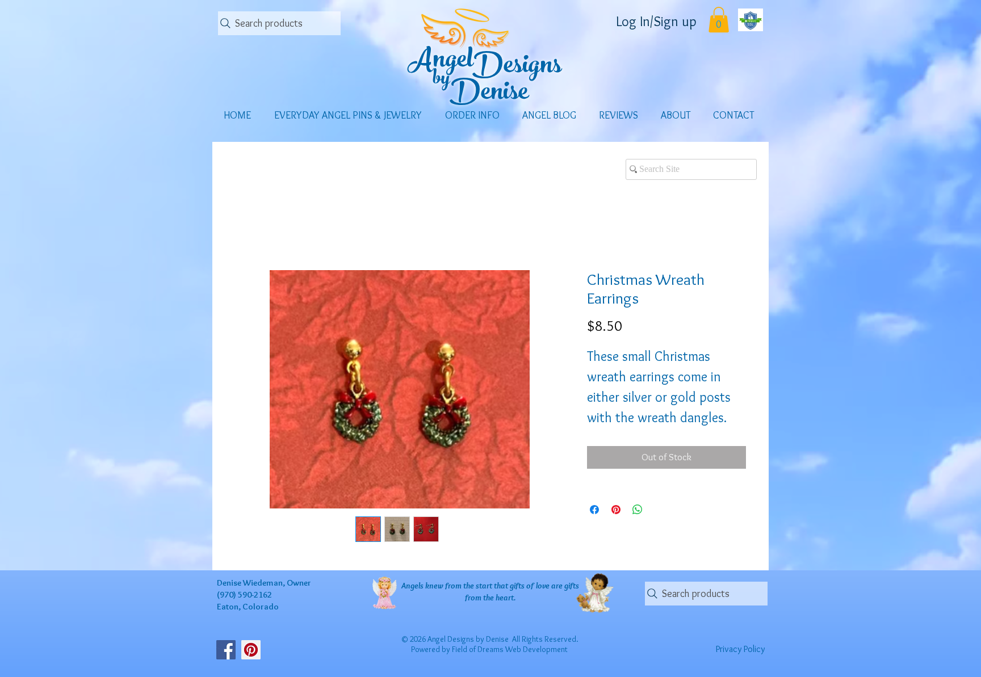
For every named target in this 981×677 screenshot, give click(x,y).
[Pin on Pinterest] (616, 522)
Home (245, 227)
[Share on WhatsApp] (637, 522)
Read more (605, 434)
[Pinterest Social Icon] (251, 649)
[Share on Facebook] (594, 522)
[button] (719, 19)
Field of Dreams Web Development (510, 649)
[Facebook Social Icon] (226, 649)
